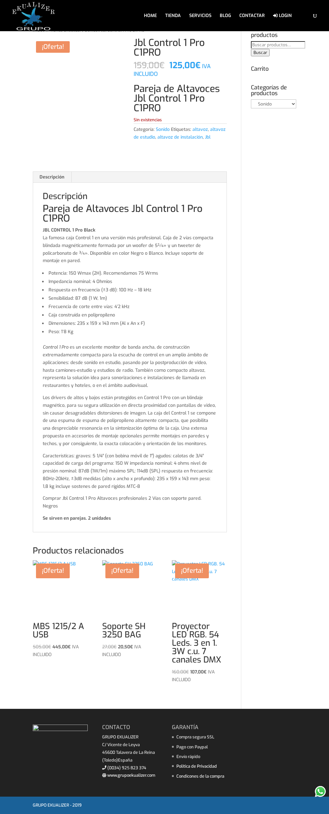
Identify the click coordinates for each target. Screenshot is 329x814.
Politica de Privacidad (196, 766)
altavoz (200, 129)
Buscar (260, 52)
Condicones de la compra (200, 776)
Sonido (163, 129)
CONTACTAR (252, 16)
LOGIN (285, 16)
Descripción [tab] (52, 177)
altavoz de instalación (180, 137)
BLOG (225, 16)
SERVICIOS (200, 16)
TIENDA (173, 16)
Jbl (207, 137)
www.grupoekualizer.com (130, 775)
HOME (150, 16)
